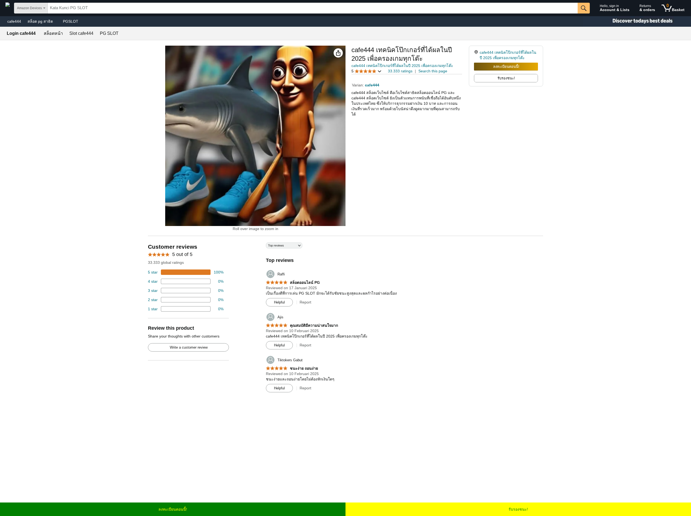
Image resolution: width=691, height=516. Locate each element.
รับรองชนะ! (518, 509)
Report (305, 302)
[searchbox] (313, 8)
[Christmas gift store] (637, 21)
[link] (477, 55)
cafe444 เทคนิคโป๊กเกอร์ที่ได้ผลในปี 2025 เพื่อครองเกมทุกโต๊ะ (402, 65)
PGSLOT (70, 21)
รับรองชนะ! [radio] (506, 78)
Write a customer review (189, 347)
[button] (338, 53)
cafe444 (14, 21)
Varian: (358, 85)
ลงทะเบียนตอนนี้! (506, 67)
